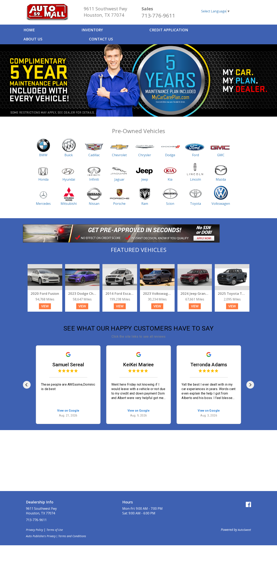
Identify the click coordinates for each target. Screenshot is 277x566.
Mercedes (43, 203)
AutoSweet (244, 530)
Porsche (119, 203)
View (45, 306)
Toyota (195, 203)
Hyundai (68, 179)
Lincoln (195, 179)
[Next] (250, 385)
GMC (220, 155)
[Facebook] (248, 504)
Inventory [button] (92, 29)
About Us (33, 39)
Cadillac (94, 155)
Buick (68, 155)
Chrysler (144, 155)
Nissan (94, 203)
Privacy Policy (34, 530)
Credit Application (168, 29)
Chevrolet (119, 155)
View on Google (68, 410)
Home (29, 29)
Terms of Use (54, 530)
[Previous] (27, 385)
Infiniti (94, 179)
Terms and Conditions (72, 536)
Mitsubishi (69, 203)
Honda (43, 179)
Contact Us (101, 39)
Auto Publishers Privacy (41, 536)
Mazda (221, 179)
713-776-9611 (158, 15)
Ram (144, 203)
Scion (170, 203)
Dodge (170, 155)
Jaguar (119, 179)
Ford (195, 155)
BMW (43, 155)
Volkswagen (221, 203)
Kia (170, 179)
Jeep (144, 179)
